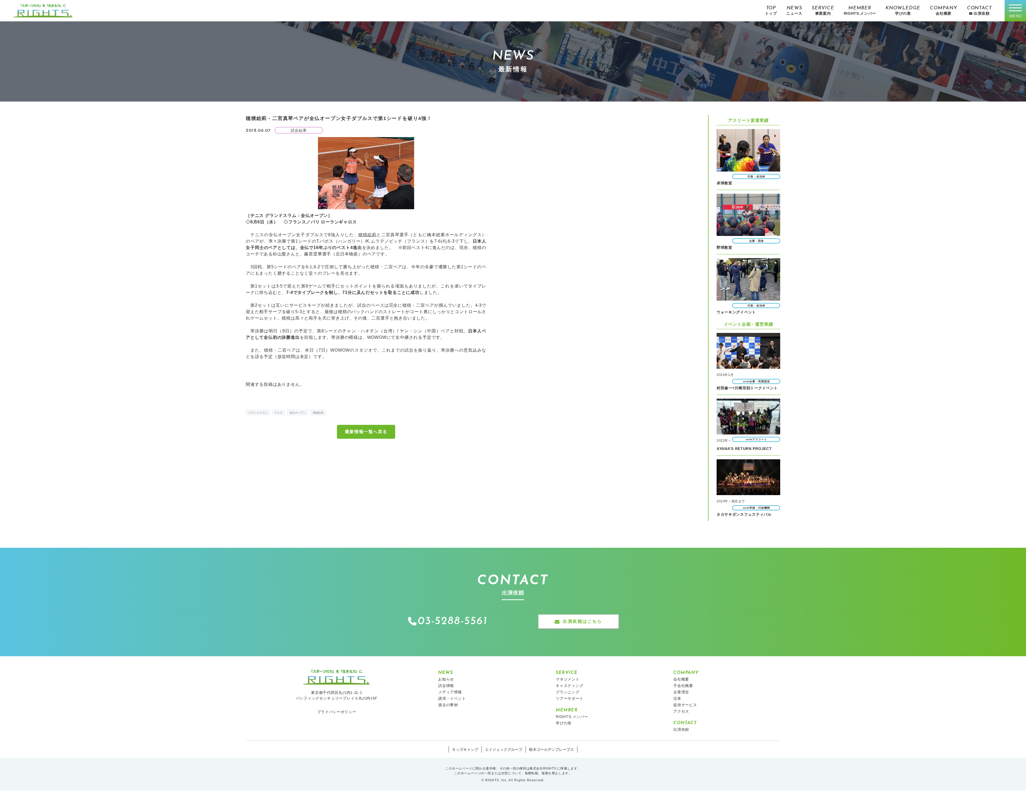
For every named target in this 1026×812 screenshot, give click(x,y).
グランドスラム (257, 412)
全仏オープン (298, 412)
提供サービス (685, 705)
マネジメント (568, 679)
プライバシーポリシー (336, 712)
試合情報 (446, 685)
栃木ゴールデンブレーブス (551, 749)
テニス (278, 412)
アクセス (681, 711)
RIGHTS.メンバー (572, 716)
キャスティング (570, 685)
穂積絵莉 (367, 234)
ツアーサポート (570, 698)
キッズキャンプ (465, 749)
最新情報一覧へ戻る (366, 431)
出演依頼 (681, 729)
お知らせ (446, 679)
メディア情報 (450, 692)
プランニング (568, 692)
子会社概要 (683, 685)
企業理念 (681, 692)
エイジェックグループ (503, 749)
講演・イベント (452, 698)
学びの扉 (564, 723)
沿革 (677, 698)
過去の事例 (448, 705)
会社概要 (681, 679)
